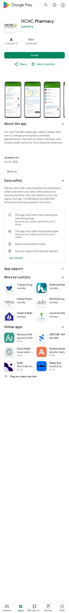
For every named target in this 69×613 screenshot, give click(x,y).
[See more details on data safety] (16, 258)
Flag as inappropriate (20, 376)
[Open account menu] (63, 5)
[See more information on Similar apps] (62, 327)
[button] (16, 43)
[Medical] (11, 171)
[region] (34, 41)
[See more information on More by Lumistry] (62, 277)
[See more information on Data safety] (62, 180)
